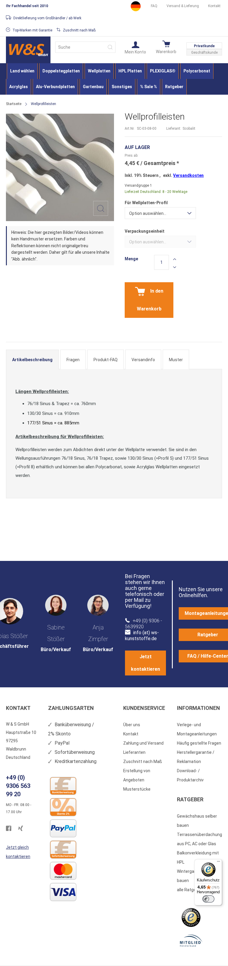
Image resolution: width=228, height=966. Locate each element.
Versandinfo (143, 359)
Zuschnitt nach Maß (142, 761)
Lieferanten (134, 752)
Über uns (131, 724)
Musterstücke (137, 789)
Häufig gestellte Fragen (199, 743)
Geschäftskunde (204, 52)
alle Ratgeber (189, 889)
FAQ (154, 6)
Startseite (13, 104)
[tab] (32, 359)
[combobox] (85, 47)
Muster (176, 359)
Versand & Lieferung (183, 6)
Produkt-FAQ (106, 359)
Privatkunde (204, 46)
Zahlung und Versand (143, 743)
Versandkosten (188, 175)
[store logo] (28, 50)
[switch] (208, 898)
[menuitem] (22, 71)
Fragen (73, 359)
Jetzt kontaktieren (145, 663)
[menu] (114, 79)
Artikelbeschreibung (32, 359)
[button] (135, 47)
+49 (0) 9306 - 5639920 (143, 623)
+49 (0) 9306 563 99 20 (18, 786)
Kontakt (214, 6)
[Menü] (218, 862)
